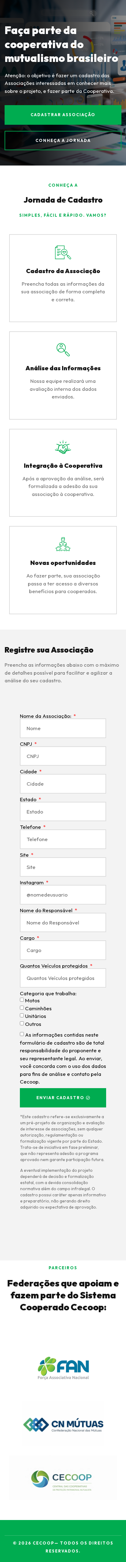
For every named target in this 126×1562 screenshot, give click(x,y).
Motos (32, 1000)
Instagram (32, 882)
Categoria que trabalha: (48, 993)
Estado (29, 799)
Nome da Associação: (46, 715)
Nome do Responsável (47, 910)
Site (25, 854)
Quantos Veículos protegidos (54, 965)
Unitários (35, 1016)
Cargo (28, 937)
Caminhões (38, 1008)
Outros (33, 1024)
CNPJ (26, 743)
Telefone (31, 826)
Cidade (29, 771)
